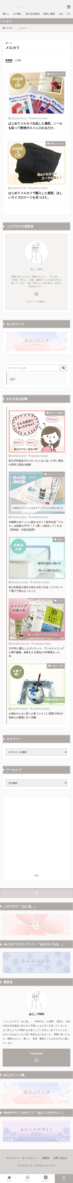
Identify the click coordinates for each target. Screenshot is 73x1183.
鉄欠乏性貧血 (33, 13)
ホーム (9, 1181)
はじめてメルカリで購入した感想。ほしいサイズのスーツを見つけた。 (35, 195)
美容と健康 (49, 13)
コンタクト (45, 1181)
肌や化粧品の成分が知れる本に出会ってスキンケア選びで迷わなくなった (36, 589)
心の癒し (17, 13)
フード (60, 600)
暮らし (6, 13)
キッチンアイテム (55, 474)
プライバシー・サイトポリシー (22, 1158)
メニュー (27, 1181)
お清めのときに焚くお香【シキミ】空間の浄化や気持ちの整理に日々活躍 (36, 715)
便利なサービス (57, 74)
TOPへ (63, 1181)
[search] (64, 367)
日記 (68, 13)
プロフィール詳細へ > (36, 301)
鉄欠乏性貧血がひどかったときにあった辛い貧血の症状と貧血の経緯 (36, 462)
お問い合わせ (60, 1158)
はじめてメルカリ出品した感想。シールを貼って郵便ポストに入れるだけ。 (35, 126)
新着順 (8, 60)
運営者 (45, 1158)
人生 (60, 13)
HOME (9, 28)
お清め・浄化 (57, 666)
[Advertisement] (36, 836)
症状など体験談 (56, 413)
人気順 (17, 60)
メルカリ (22, 28)
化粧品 (60, 539)
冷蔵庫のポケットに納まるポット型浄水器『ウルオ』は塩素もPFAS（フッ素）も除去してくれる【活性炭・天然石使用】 (36, 525)
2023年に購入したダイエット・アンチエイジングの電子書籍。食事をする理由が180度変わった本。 (36, 652)
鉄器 (12, 379)
